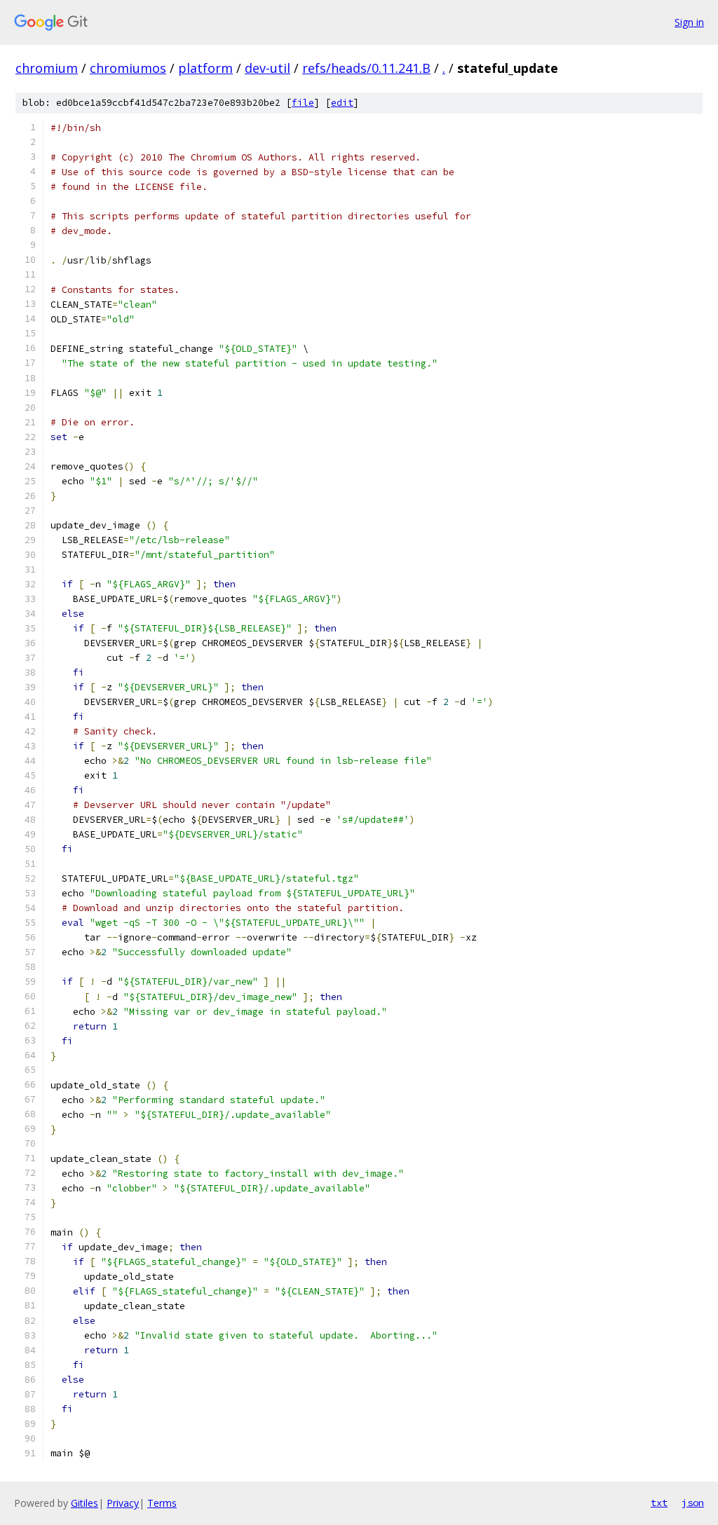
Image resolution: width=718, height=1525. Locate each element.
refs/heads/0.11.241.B (366, 68)
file (303, 103)
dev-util (267, 68)
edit (342, 103)
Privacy (123, 1503)
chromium (46, 68)
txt (659, 1502)
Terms (162, 1503)
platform (205, 68)
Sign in (689, 22)
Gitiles (84, 1503)
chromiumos (128, 68)
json (693, 1502)
